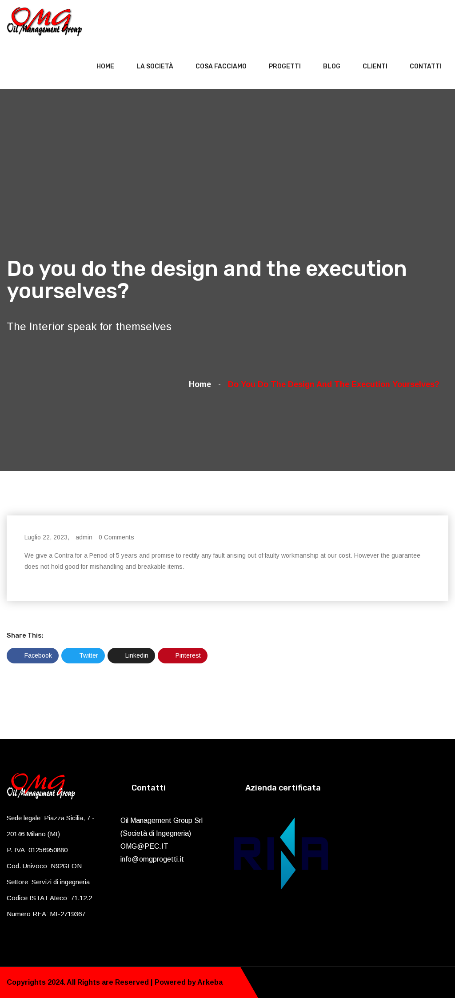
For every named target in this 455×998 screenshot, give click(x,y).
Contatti (426, 66)
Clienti (375, 66)
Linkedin (136, 655)
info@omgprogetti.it (152, 859)
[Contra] (44, 20)
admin (84, 537)
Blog (331, 66)
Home (105, 66)
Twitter (87, 655)
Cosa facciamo (221, 66)
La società (154, 66)
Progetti (285, 66)
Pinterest (187, 655)
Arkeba (210, 982)
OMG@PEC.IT (144, 846)
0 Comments (116, 537)
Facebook (37, 655)
